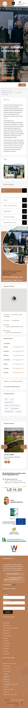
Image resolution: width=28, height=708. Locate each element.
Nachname (6, 600)
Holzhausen (6, 646)
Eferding (5, 638)
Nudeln (5, 200)
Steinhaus (5, 687)
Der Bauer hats (7, 700)
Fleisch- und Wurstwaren (10, 205)
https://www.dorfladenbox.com (13, 332)
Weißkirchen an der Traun (10, 694)
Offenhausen (6, 666)
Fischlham (6, 641)
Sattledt (5, 674)
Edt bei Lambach (7, 635)
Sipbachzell (6, 679)
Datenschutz (10, 703)
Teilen (22, 85)
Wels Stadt (6, 692)
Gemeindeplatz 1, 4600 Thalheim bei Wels (15, 578)
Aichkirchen (6, 623)
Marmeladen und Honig (10, 222)
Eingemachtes (9, 402)
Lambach (5, 651)
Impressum (15, 703)
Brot (6, 399)
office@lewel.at (14, 574)
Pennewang (6, 669)
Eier (4, 190)
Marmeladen (15, 408)
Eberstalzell (6, 633)
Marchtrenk (6, 654)
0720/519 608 (15, 320)
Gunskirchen (6, 643)
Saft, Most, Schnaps (9, 217)
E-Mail (5, 606)
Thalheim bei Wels (8, 689)
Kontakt (16, 705)
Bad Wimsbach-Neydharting (11, 628)
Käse (6, 408)
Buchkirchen (6, 630)
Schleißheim (6, 676)
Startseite (3, 91)
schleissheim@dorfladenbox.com (14, 326)
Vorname (6, 595)
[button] (22, 171)
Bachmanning (7, 625)
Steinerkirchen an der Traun (10, 684)
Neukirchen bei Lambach (10, 663)
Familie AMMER (9, 455)
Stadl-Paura (6, 681)
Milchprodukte (7, 211)
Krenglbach (6, 648)
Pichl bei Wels (6, 671)
